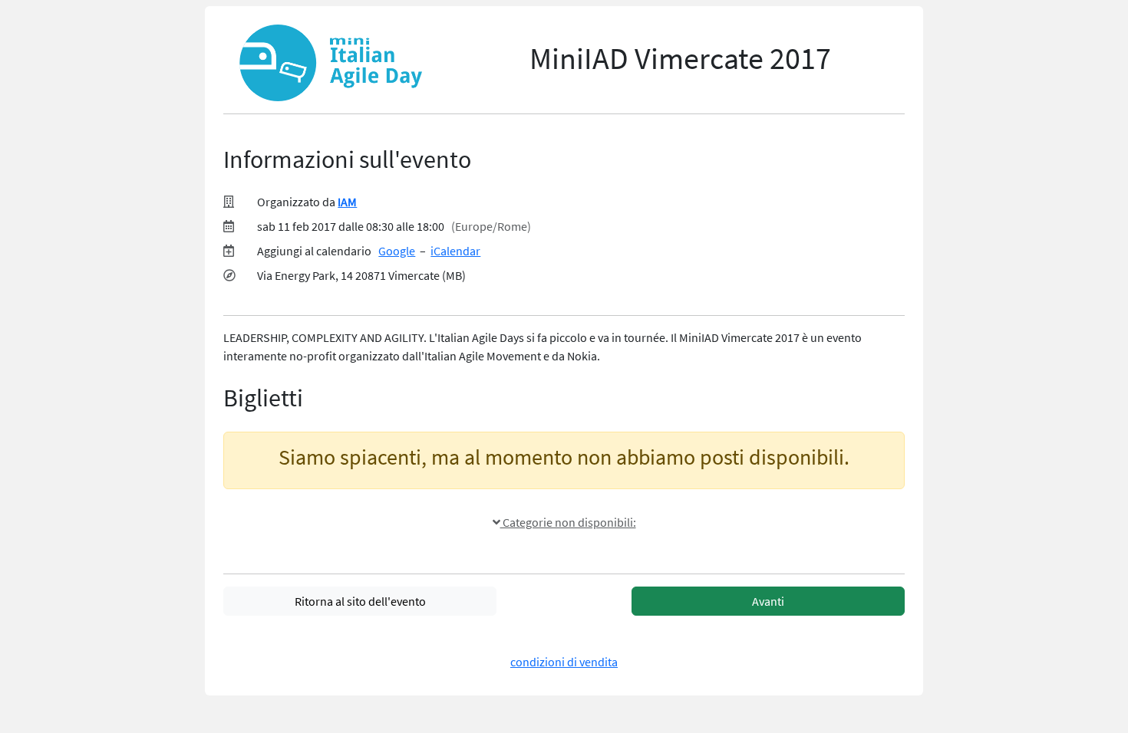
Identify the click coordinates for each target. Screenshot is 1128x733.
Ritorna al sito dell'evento (360, 601)
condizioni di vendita (564, 661)
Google (396, 250)
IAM (347, 201)
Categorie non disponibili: (568, 522)
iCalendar (455, 250)
